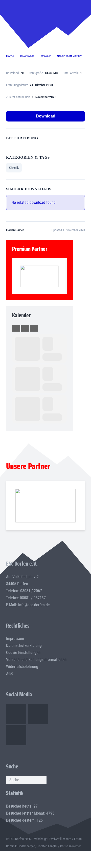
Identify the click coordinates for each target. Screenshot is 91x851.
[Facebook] (16, 714)
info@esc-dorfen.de (34, 604)
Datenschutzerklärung (24, 645)
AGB (9, 673)
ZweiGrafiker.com (60, 839)
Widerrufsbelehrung (22, 666)
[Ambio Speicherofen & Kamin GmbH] (45, 506)
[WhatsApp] (16, 735)
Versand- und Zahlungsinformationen (36, 659)
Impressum (15, 638)
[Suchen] (42, 780)
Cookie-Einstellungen (23, 652)
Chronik (14, 167)
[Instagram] (38, 714)
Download (45, 116)
